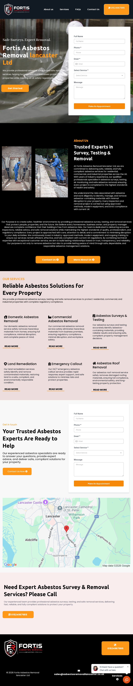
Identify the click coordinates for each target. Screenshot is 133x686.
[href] (66, 532)
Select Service (81, 70)
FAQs (78, 9)
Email (77, 59)
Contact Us (93, 9)
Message (78, 82)
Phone (77, 48)
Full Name (78, 36)
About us (48, 9)
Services (64, 9)
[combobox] (99, 75)
